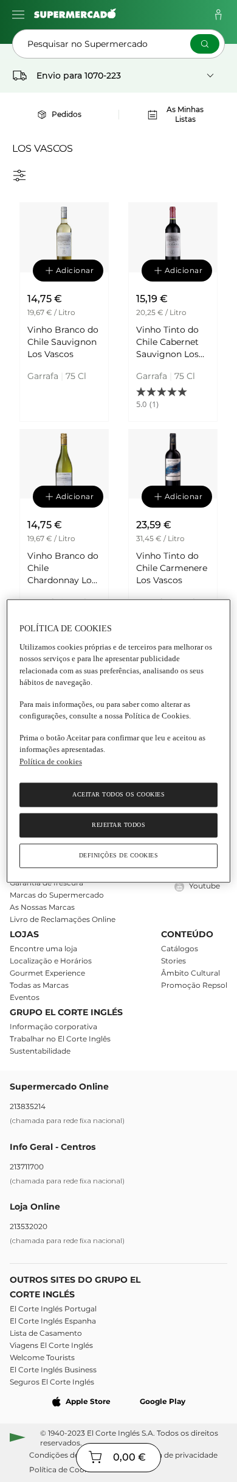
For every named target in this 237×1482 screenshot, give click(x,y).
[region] (119, 740)
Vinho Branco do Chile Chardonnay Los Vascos (62, 568)
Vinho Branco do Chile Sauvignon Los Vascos (62, 342)
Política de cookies (50, 761)
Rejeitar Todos (118, 825)
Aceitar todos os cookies (118, 795)
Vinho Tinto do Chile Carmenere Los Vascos (171, 568)
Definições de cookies (119, 856)
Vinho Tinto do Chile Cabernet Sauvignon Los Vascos (167, 342)
